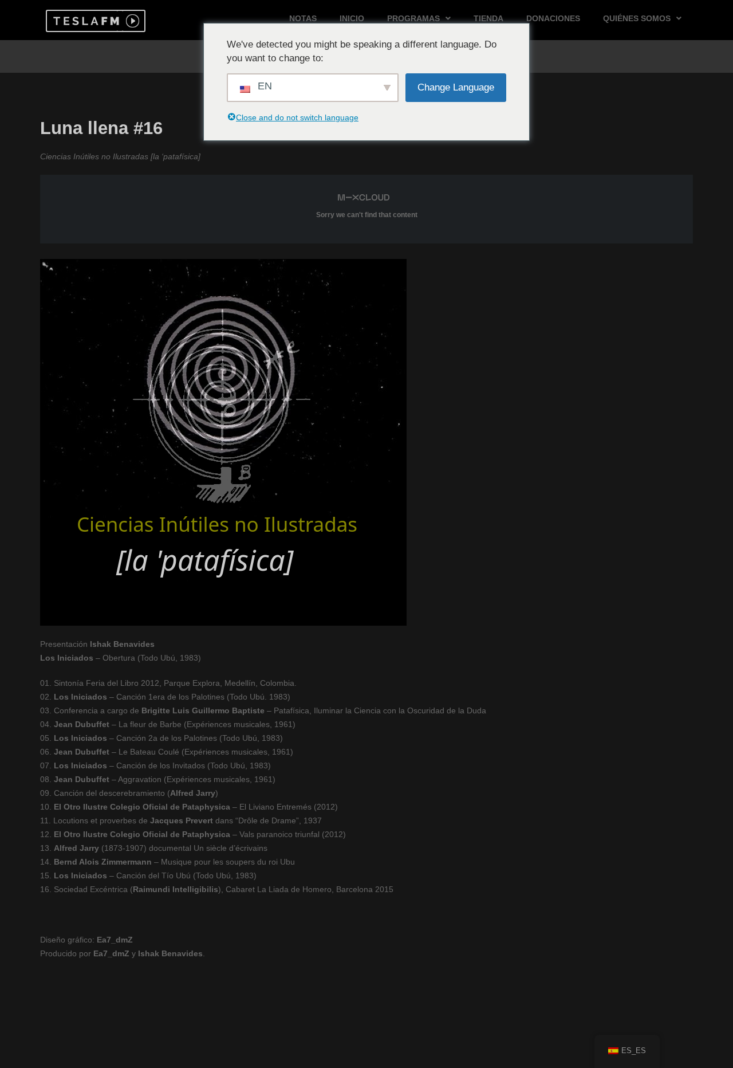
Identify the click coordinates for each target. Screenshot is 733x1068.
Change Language (455, 87)
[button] (84, 21)
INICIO (352, 18)
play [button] (131, 21)
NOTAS (303, 18)
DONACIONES (553, 18)
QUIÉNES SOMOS (637, 18)
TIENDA (488, 18)
